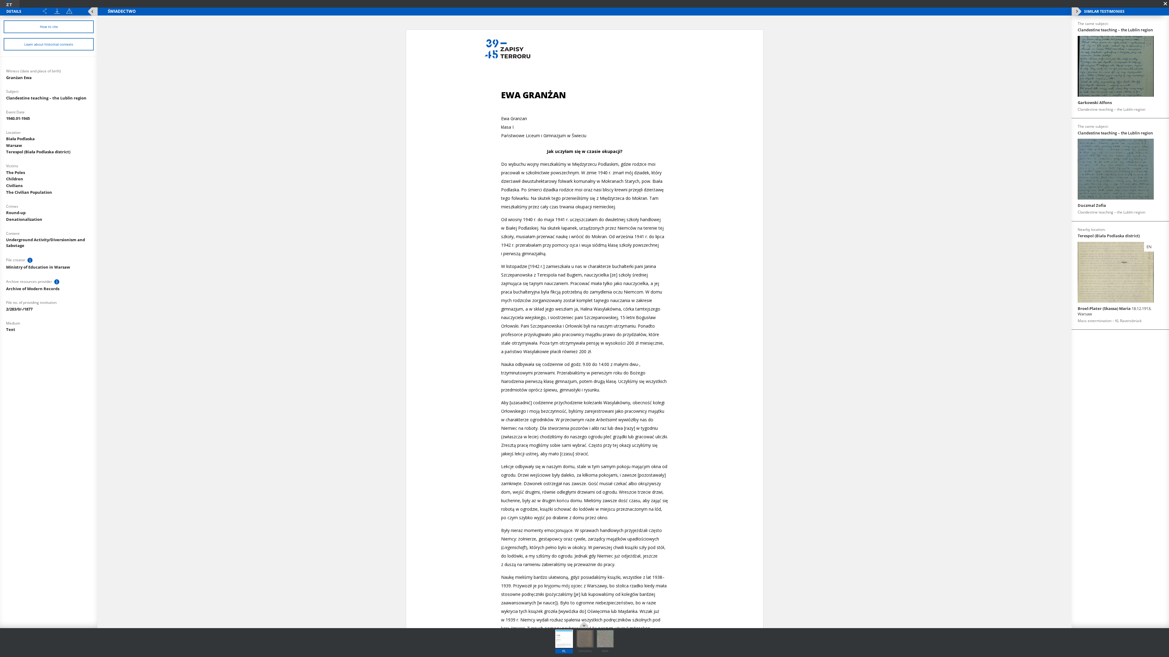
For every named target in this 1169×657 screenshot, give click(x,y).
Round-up (16, 212)
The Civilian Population (29, 192)
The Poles (15, 172)
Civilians (14, 185)
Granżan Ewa (19, 77)
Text (10, 329)
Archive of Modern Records (32, 288)
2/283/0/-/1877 (19, 309)
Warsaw (14, 145)
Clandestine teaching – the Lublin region (46, 98)
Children (14, 179)
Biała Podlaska (20, 138)
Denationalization (24, 219)
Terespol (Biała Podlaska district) (38, 152)
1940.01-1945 (18, 118)
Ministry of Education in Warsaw (38, 267)
